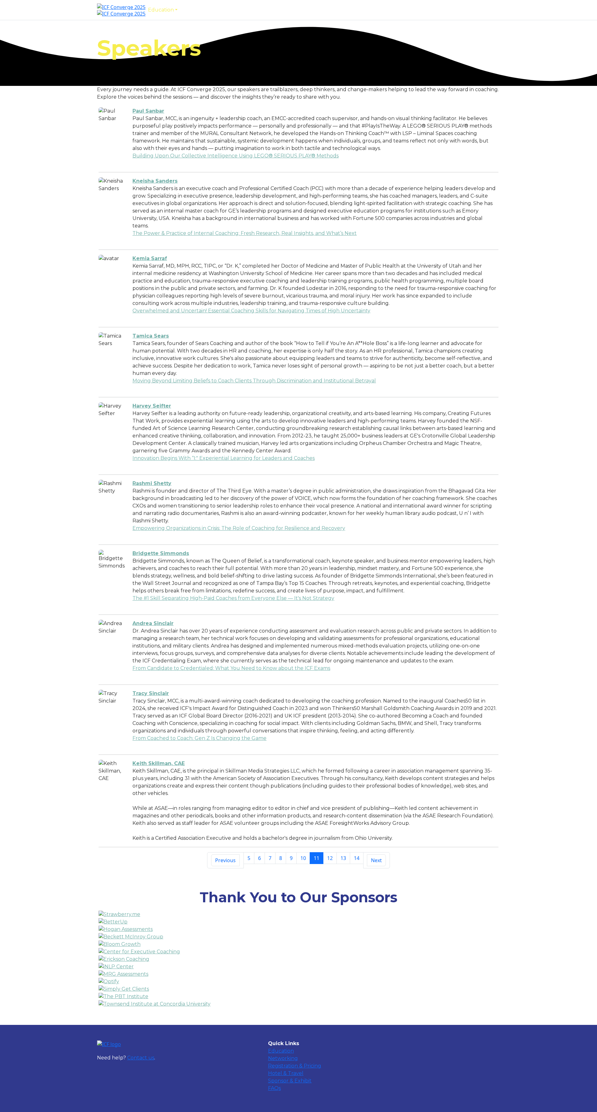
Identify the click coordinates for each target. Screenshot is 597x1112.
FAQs (351, 10)
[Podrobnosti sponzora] (298, 914)
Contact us (140, 1058)
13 (343, 858)
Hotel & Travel (285, 1073)
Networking (197, 10)
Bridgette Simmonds (160, 553)
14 (356, 858)
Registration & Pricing (294, 1066)
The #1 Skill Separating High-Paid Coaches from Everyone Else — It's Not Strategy (233, 598)
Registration (232, 10)
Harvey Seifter (151, 406)
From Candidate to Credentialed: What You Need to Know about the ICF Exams (231, 668)
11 (316, 858)
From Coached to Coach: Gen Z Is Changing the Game (199, 738)
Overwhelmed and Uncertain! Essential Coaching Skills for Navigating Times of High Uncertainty (251, 311)
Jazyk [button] (370, 10)
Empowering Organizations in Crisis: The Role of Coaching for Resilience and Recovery (238, 528)
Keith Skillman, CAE (158, 763)
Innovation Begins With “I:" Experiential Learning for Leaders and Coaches (223, 458)
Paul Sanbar (148, 111)
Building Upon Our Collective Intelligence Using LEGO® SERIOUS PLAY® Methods (235, 156)
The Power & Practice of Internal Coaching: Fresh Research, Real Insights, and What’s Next (244, 233)
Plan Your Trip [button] (270, 10)
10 (303, 858)
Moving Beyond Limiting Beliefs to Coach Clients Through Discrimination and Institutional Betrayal (254, 381)
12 (330, 858)
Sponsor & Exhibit (318, 10)
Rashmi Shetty (151, 483)
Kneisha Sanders (155, 181)
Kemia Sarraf (149, 258)
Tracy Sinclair (150, 693)
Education (281, 1051)
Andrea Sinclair (153, 623)
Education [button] (161, 10)
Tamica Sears (150, 336)
